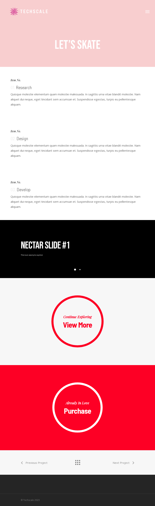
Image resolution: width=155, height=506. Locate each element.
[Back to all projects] (77, 461)
